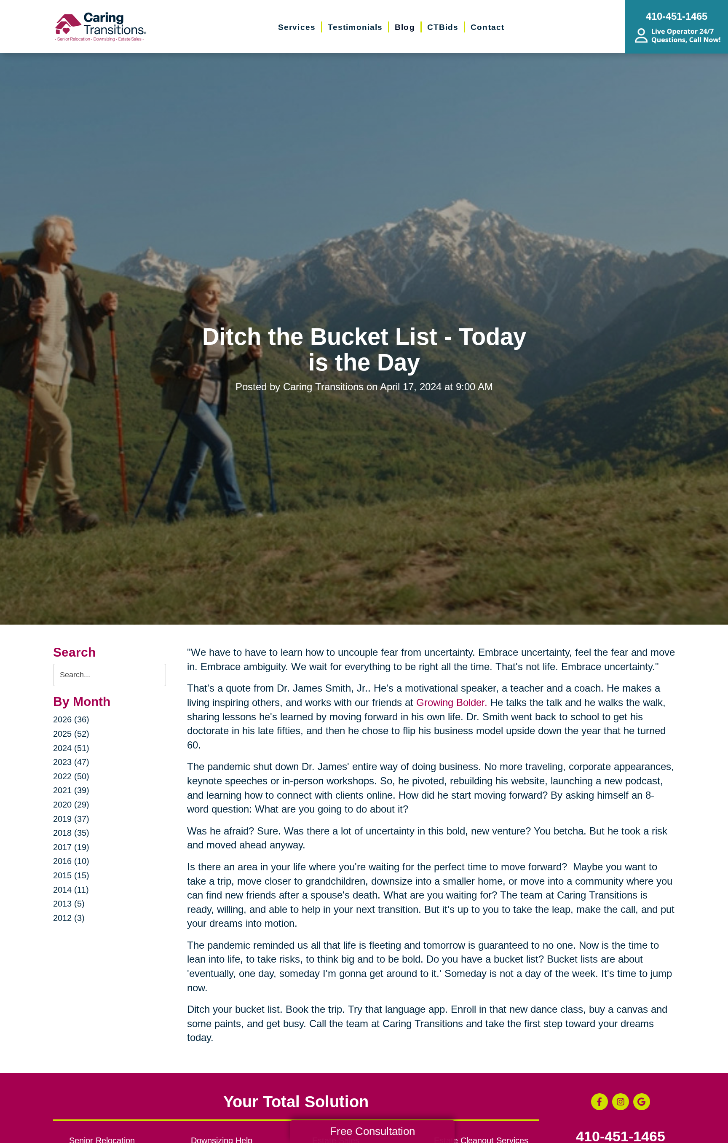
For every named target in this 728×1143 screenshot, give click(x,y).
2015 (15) (71, 875)
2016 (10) (71, 861)
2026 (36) (71, 719)
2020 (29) (71, 804)
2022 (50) (71, 776)
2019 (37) (71, 819)
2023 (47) (71, 762)
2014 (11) (71, 889)
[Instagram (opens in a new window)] (620, 1101)
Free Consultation (372, 1131)
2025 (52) (71, 733)
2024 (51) (71, 748)
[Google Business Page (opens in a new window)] (641, 1101)
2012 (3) (69, 918)
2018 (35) (71, 832)
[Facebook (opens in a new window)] (599, 1101)
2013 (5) (69, 903)
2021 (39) (71, 790)
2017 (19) (71, 847)
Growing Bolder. (451, 702)
